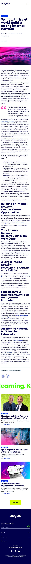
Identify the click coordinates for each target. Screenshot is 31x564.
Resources (4, 541)
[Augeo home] (5, 4)
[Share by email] (7, 376)
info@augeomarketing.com (15, 547)
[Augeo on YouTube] (19, 551)
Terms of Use (14, 555)
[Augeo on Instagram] (15, 551)
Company (4, 537)
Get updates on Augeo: (7, 523)
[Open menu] (27, 3)
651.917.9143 (15, 545)
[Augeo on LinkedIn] (12, 551)
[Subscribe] (28, 526)
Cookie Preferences (22, 555)
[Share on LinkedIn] (3, 376)
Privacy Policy (8, 555)
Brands (3, 532)
